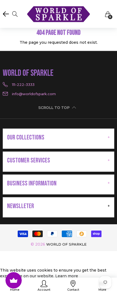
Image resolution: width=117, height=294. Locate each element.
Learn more (66, 275)
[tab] (58, 137)
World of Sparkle (66, 244)
